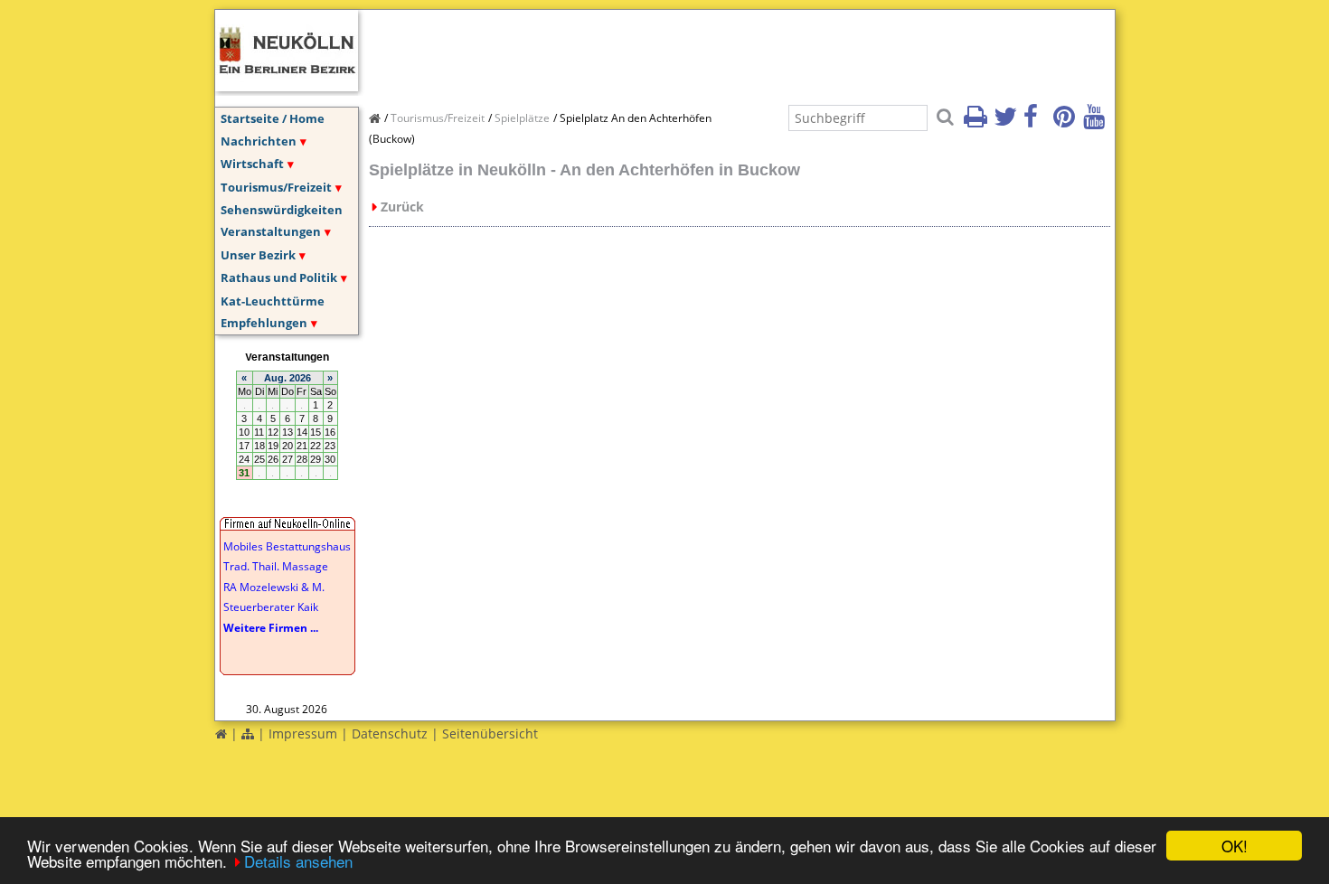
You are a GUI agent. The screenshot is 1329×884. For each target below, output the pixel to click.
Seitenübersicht (490, 733)
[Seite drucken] (977, 122)
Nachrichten (259, 141)
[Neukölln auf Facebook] (1037, 122)
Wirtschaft (252, 163)
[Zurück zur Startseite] (221, 733)
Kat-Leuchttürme (273, 301)
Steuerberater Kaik (270, 607)
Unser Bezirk (258, 255)
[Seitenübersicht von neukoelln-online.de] (247, 733)
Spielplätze (522, 118)
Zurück (402, 206)
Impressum (303, 733)
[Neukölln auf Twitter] (1007, 122)
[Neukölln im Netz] (286, 86)
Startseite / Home (273, 118)
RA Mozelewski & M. (274, 587)
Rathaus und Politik (279, 277)
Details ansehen (298, 861)
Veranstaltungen (271, 231)
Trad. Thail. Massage (275, 566)
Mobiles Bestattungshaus (287, 546)
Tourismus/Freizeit (276, 187)
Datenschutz (390, 733)
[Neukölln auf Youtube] (1096, 122)
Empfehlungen (264, 323)
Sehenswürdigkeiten (282, 210)
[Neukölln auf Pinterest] (1066, 122)
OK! (1234, 845)
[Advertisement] (698, 50)
